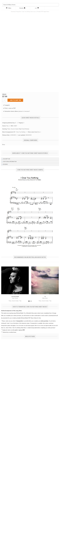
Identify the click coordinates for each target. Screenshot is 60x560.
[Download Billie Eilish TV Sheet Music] (45, 280)
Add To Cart (14, 100)
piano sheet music (38, 313)
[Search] (57, 1)
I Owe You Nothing (20, 132)
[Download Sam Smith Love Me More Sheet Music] (15, 280)
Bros (39, 132)
